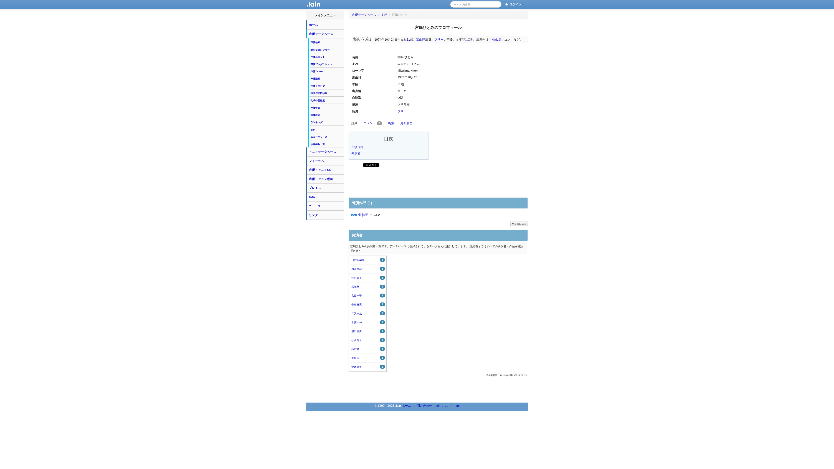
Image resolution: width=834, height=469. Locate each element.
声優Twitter (317, 71)
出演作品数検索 (319, 93)
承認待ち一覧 (318, 144)
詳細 (354, 123)
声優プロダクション (321, 64)
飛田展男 (367, 331)
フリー (438, 39)
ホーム (313, 24)
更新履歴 (406, 123)
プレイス (315, 188)
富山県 (420, 39)
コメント (372, 123)
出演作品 (357, 147)
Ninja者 (496, 39)
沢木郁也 (367, 366)
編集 (391, 123)
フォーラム (316, 161)
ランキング (317, 122)
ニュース (315, 206)
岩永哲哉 (367, 269)
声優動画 (315, 78)
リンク (313, 215)
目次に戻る (520, 223)
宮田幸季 (367, 295)
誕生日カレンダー (320, 49)
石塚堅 (367, 286)
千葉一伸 (367, 322)
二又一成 (367, 313)
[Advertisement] (325, 287)
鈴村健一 (367, 349)
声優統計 (315, 115)
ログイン (515, 4)
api (457, 405)
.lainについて (444, 405)
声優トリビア (318, 86)
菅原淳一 (367, 358)
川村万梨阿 (367, 260)
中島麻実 (367, 304)
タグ (313, 129)
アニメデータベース (322, 152)
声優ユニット (318, 57)
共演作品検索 (318, 100)
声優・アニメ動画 (321, 179)
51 (408, 39)
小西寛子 (367, 340)
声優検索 (315, 42)
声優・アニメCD (320, 170)
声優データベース (321, 34)
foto (312, 197)
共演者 (356, 153)
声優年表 (315, 107)
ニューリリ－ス (319, 136)
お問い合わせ (423, 405)
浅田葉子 (367, 277)
